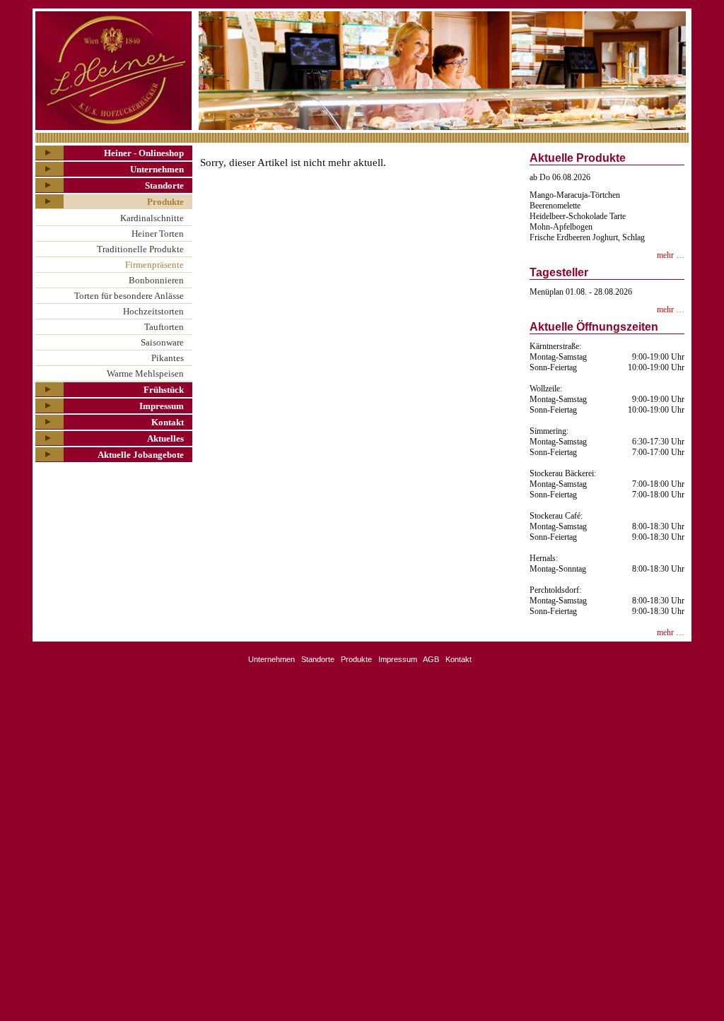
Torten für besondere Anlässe (129, 295)
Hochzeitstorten (153, 311)
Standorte (164, 185)
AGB (431, 659)
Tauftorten (164, 326)
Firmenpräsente (154, 264)
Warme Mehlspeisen (145, 373)
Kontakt (167, 422)
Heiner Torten (158, 233)
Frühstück (164, 389)
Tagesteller (559, 272)
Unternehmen (157, 169)
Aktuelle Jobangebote (141, 454)
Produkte (165, 201)
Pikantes (167, 358)
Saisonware (162, 342)
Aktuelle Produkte (578, 158)
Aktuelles (165, 438)
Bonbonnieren (156, 280)
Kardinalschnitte (152, 218)
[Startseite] (114, 70)
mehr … (670, 255)
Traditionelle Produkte (140, 249)
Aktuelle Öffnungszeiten (594, 327)
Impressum (161, 406)
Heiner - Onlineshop (144, 153)
